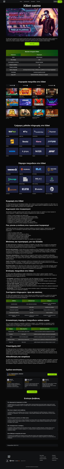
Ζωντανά (24, 85)
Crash (38, 85)
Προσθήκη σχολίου (52, 374)
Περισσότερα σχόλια (31, 391)
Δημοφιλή (11, 85)
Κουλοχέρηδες (51, 85)
